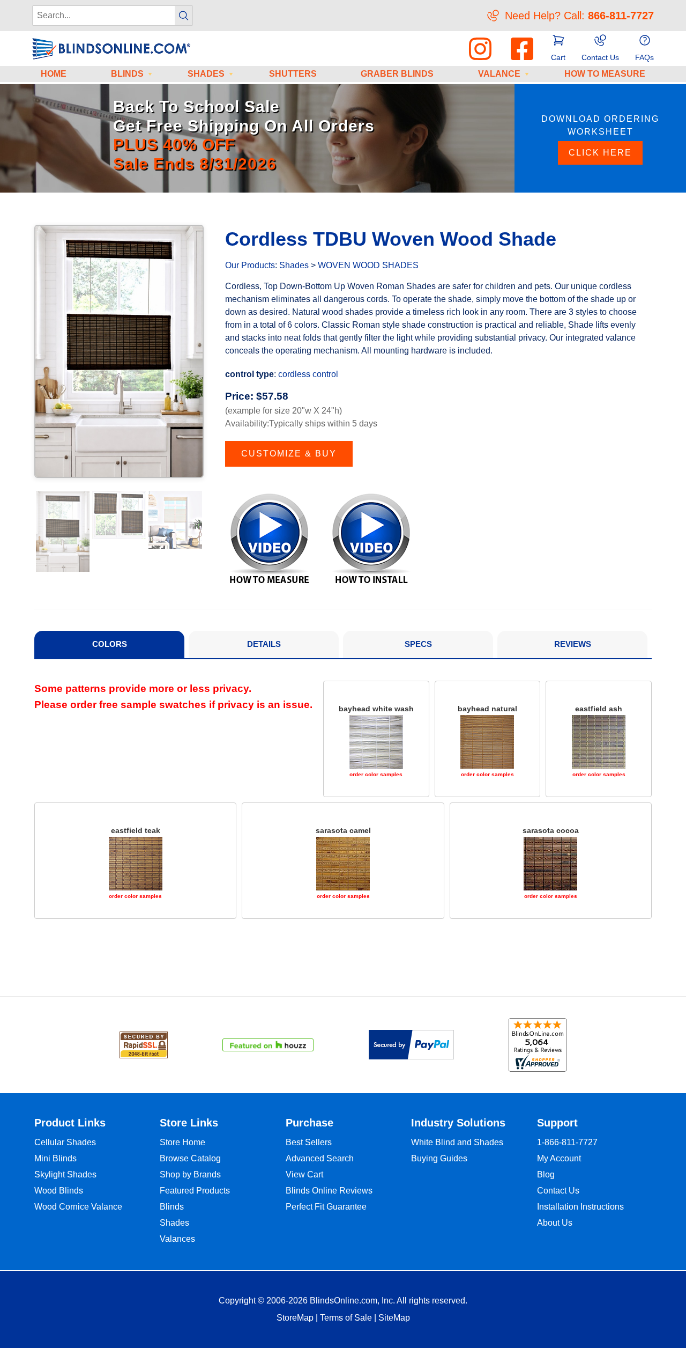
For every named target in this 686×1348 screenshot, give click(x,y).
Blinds (127, 73)
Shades (206, 73)
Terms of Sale (346, 1317)
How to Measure (604, 73)
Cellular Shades (65, 1142)
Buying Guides (439, 1158)
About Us (554, 1222)
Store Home (182, 1142)
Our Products (250, 265)
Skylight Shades (65, 1174)
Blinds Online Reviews (329, 1190)
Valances (177, 1238)
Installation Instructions (580, 1206)
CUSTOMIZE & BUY (289, 453)
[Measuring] (269, 537)
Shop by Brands (190, 1174)
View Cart (304, 1174)
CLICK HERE (600, 152)
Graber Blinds (397, 73)
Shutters (293, 73)
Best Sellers (309, 1142)
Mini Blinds (55, 1158)
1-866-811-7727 (567, 1142)
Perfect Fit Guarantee (326, 1206)
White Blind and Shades (457, 1142)
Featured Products (195, 1190)
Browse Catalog (190, 1158)
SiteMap (394, 1317)
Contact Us (558, 1190)
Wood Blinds (58, 1190)
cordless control (308, 374)
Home (53, 73)
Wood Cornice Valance (78, 1206)
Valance (499, 73)
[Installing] (371, 537)
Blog (546, 1174)
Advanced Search (320, 1158)
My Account (559, 1158)
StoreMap (295, 1317)
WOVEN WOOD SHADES (368, 265)
